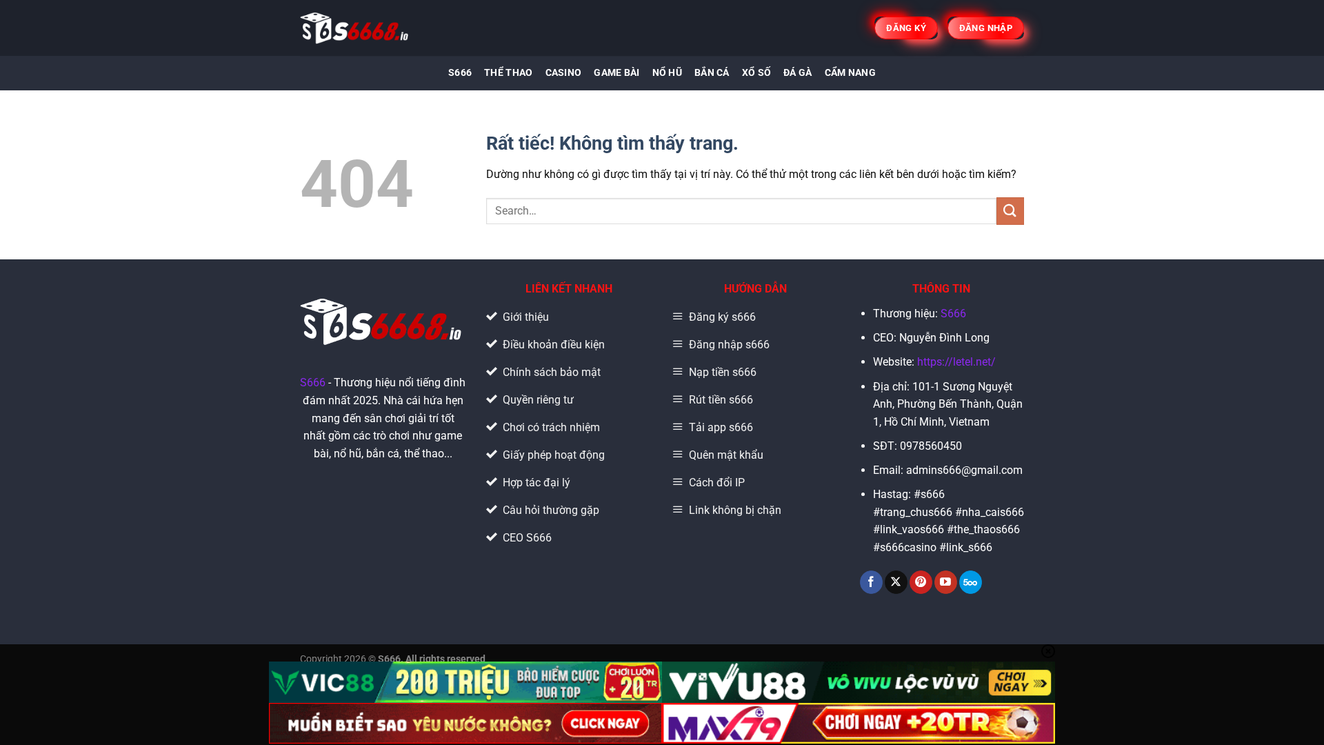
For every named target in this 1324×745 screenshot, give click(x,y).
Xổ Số (756, 73)
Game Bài (616, 73)
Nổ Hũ (667, 73)
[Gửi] (1010, 210)
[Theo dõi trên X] (896, 582)
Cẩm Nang (850, 73)
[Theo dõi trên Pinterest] (921, 582)
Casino (563, 73)
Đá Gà (797, 73)
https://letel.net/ (956, 361)
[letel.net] (355, 28)
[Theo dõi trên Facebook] (871, 582)
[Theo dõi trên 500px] (970, 582)
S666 (460, 73)
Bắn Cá (712, 73)
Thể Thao (508, 73)
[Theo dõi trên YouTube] (945, 582)
